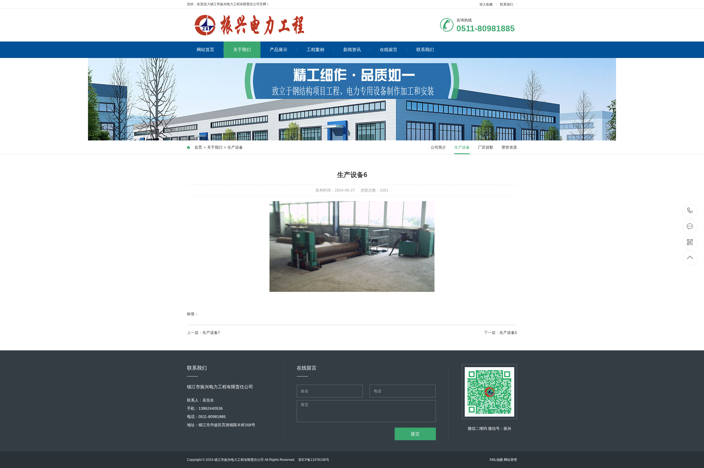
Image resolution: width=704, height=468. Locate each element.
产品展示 (278, 49)
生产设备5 (508, 332)
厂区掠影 (485, 147)
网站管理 (510, 460)
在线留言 (388, 49)
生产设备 (235, 147)
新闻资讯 (352, 49)
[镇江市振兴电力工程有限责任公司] (258, 25)
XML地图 (496, 460)
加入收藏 (486, 4)
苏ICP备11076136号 (313, 460)
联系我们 (506, 4)
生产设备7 (211, 332)
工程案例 (315, 49)
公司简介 (438, 147)
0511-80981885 (690, 211)
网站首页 (205, 49)
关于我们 (242, 49)
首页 (198, 147)
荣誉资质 (509, 147)
